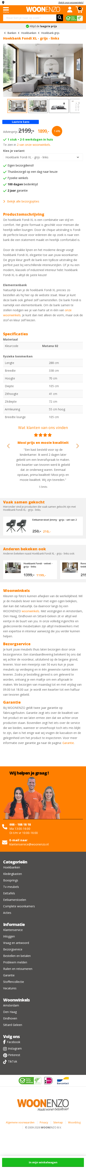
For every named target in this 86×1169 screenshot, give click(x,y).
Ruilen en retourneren (17, 969)
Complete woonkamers (19, 906)
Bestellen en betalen (17, 956)
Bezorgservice (12, 949)
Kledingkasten (12, 874)
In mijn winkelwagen (43, 1162)
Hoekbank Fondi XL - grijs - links (26, 157)
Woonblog (74, 1122)
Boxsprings (10, 880)
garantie (18, 190)
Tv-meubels (11, 887)
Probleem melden (15, 962)
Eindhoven (10, 1018)
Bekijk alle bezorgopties (23, 201)
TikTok (12, 1061)
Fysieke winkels (18, 178)
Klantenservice (13, 930)
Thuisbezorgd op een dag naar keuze (33, 172)
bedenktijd (23, 184)
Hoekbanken (11, 867)
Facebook (13, 1042)
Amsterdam (11, 1005)
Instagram (15, 1048)
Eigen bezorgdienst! (21, 165)
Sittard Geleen (12, 1025)
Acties (7, 913)
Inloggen (9, 936)
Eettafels (9, 893)
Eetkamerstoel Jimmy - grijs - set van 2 (54, 519)
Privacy (44, 1122)
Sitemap (58, 1122)
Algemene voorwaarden (20, 1122)
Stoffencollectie (13, 982)
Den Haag (10, 1012)
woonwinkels (30, 611)
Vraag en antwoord (16, 943)
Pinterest (14, 1055)
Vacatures (9, 988)
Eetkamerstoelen (14, 900)
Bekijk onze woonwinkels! (70, 2)
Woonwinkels (16, 1000)
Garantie (68, 743)
